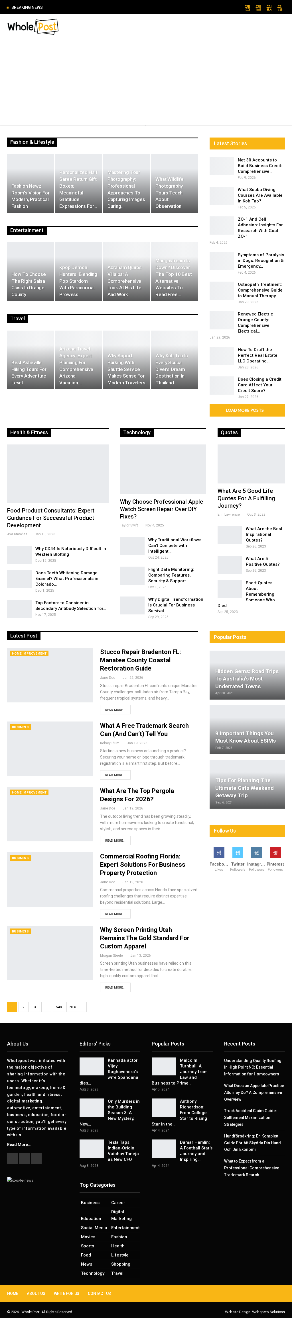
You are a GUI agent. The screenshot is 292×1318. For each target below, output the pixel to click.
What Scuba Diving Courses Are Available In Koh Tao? (260, 195)
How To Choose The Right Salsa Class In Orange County (28, 284)
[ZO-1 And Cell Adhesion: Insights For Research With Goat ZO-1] (222, 225)
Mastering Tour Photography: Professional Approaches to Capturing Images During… (126, 189)
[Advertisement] (146, 83)
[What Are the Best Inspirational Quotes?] (230, 535)
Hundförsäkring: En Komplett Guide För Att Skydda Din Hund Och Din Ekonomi (252, 1143)
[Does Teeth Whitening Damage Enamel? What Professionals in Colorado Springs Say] (19, 579)
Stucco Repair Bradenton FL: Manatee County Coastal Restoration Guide (140, 660)
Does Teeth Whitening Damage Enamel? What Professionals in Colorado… (66, 578)
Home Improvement (29, 653)
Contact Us (99, 1293)
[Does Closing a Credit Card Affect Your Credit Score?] (222, 385)
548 (59, 1007)
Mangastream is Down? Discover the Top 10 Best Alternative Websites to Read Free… (173, 277)
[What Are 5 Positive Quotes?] (230, 565)
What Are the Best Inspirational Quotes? (264, 534)
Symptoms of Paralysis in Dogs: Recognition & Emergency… (261, 260)
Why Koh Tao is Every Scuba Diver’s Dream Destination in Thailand (171, 369)
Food (86, 1255)
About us (36, 1293)
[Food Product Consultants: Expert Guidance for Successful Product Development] (58, 473)
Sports (87, 1246)
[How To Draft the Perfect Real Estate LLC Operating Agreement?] (222, 356)
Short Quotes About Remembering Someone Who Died (246, 594)
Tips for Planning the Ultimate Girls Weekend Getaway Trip (244, 788)
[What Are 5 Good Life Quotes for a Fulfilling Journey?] (251, 463)
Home (12, 1293)
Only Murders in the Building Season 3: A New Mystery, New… (110, 1113)
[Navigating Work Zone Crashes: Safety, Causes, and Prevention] (146, 125)
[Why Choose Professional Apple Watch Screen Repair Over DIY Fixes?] (163, 469)
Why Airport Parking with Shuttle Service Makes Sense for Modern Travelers (126, 369)
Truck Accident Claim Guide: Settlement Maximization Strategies (250, 1117)
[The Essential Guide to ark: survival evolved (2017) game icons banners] (145, 125)
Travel (117, 1273)
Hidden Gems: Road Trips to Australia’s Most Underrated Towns (247, 679)
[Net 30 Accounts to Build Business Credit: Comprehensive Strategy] (222, 166)
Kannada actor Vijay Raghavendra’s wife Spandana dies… (109, 1072)
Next (74, 1007)
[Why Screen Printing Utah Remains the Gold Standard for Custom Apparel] (50, 953)
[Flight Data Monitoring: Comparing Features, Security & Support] (132, 576)
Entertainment (125, 1227)
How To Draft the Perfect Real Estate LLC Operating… (257, 355)
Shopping (120, 1264)
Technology (92, 1273)
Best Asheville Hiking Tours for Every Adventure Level (28, 373)
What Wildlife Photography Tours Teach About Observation (169, 192)
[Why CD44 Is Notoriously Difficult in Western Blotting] (19, 555)
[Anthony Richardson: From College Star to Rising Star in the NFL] (164, 1107)
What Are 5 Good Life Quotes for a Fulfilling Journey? (246, 498)
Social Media (94, 1227)
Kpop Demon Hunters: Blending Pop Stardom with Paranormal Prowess (78, 281)
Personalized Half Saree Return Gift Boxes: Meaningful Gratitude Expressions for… (78, 189)
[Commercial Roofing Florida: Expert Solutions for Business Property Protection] (50, 879)
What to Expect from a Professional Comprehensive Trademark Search (251, 1168)
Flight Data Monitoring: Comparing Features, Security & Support (171, 575)
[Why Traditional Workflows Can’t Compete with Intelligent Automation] (132, 546)
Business (20, 727)
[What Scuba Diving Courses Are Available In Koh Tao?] (222, 196)
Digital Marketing (121, 1215)
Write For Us (67, 1293)
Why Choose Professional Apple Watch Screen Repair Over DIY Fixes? (161, 509)
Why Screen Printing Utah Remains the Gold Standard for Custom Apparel (144, 938)
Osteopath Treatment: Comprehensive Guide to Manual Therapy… (260, 290)
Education (91, 1218)
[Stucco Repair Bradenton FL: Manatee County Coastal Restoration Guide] (50, 675)
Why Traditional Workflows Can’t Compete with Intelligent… (174, 545)
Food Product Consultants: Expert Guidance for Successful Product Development (50, 518)
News (86, 1264)
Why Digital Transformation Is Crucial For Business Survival (175, 605)
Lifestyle (120, 1255)
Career (118, 1202)
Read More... (115, 710)
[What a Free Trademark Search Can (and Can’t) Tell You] (50, 748)
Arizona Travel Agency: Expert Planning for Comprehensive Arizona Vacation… (76, 366)
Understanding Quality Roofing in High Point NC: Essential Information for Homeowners (252, 1067)
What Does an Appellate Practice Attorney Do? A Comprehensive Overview (254, 1092)
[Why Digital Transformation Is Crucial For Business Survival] (132, 606)
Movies (88, 1236)
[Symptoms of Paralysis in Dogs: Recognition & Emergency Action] (222, 261)
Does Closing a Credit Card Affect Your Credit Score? (259, 385)
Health (118, 1246)
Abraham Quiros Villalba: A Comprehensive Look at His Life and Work (125, 281)
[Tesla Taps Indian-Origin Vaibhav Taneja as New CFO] (92, 1148)
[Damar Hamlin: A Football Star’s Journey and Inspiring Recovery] (164, 1148)
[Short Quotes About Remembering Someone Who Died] (230, 589)
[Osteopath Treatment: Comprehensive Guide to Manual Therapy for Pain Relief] (222, 291)
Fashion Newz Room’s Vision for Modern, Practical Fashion (30, 196)
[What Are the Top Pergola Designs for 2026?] (50, 814)
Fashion (119, 1236)
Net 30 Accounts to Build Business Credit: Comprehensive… (260, 165)
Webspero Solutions (268, 1312)
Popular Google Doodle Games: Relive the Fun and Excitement (106, 7)
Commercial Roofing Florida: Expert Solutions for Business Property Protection (142, 864)
